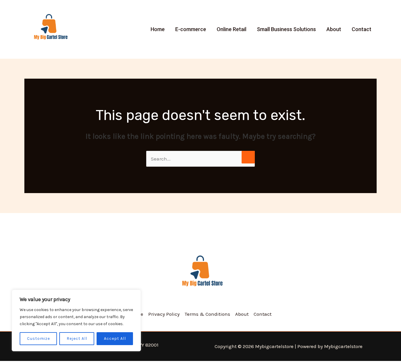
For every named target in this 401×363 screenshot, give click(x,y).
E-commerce (190, 29)
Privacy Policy (164, 314)
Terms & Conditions (207, 314)
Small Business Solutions (286, 29)
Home (158, 29)
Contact (361, 29)
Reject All (77, 338)
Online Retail (231, 29)
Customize (38, 338)
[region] (76, 320)
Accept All (115, 338)
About (333, 29)
